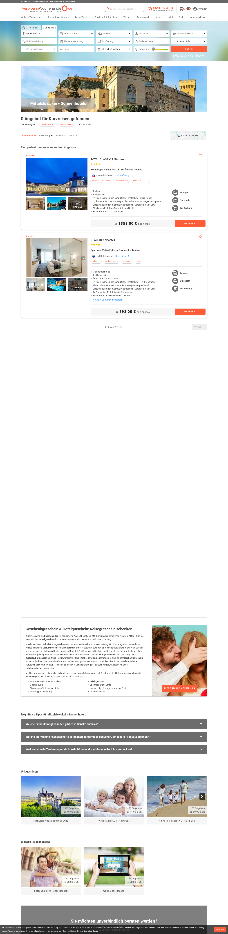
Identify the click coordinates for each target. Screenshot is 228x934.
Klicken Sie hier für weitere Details (84, 931)
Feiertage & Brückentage (106, 17)
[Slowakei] (93, 175)
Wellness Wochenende (31, 17)
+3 (148, 181)
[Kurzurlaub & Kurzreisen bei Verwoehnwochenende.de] (47, 8)
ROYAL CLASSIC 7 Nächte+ (107, 159)
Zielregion (49, 28)
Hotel (170, 17)
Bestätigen (220, 929)
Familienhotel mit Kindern (114, 821)
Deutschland (143, 17)
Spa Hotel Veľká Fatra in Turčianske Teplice (115, 250)
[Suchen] (108, 9)
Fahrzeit (34, 28)
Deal (181, 17)
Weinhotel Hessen (114, 891)
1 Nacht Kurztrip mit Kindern (177, 821)
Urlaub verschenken (198, 17)
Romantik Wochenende (58, 17)
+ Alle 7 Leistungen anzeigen (108, 299)
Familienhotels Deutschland (51, 821)
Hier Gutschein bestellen (179, 688)
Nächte (158, 17)
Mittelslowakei (105, 175)
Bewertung (144, 49)
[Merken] (200, 156)
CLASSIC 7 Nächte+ (103, 240)
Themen (127, 17)
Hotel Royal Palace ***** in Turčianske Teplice (116, 169)
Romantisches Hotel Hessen (51, 891)
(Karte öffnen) (122, 175)
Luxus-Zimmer (82, 17)
